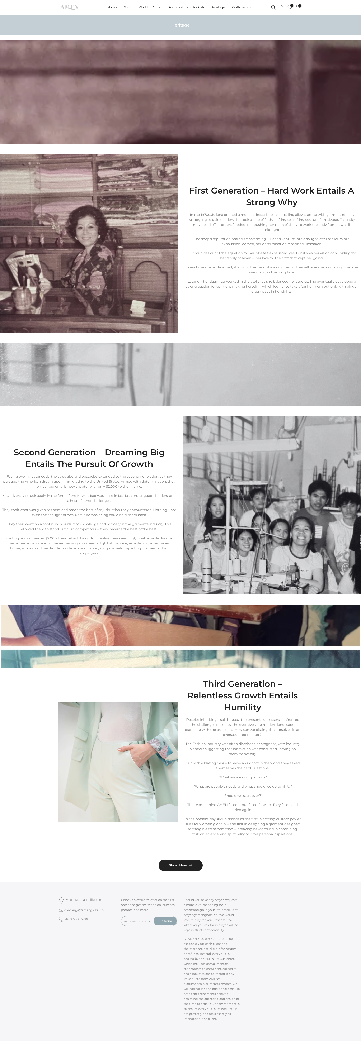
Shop (127, 7)
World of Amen (150, 7)
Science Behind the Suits (186, 7)
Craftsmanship (242, 7)
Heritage (218, 7)
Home (112, 7)
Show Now (178, 865)
